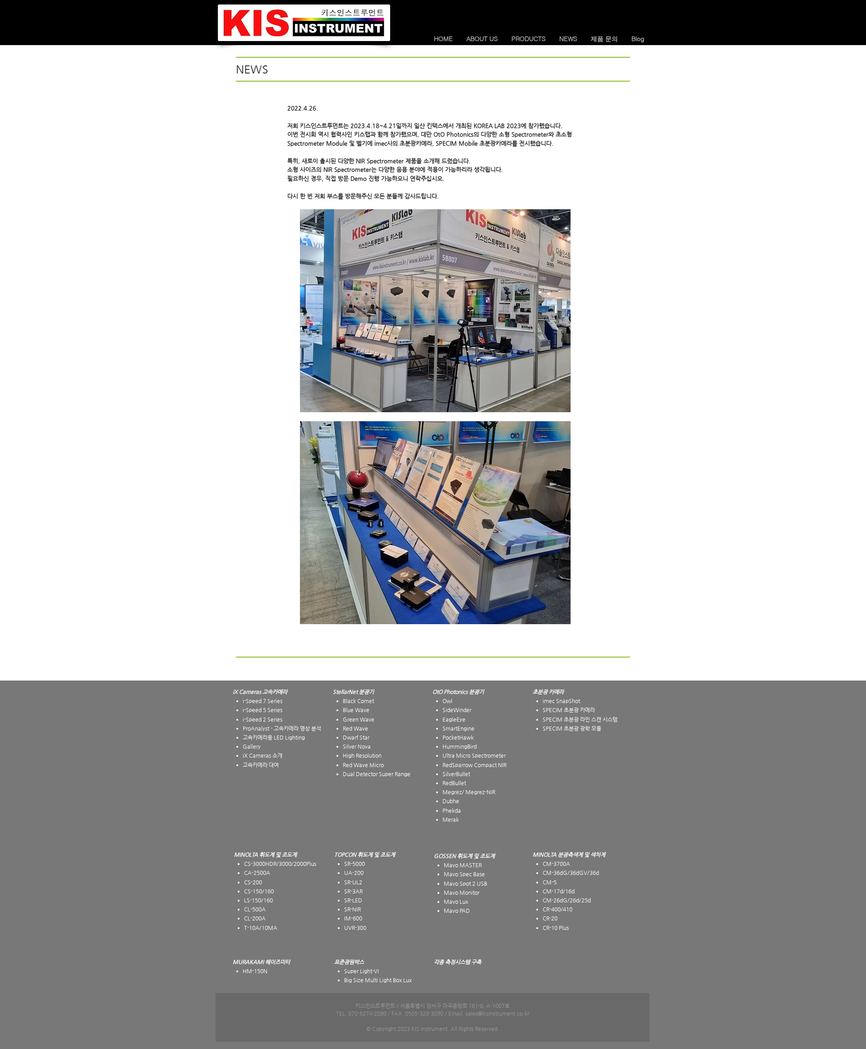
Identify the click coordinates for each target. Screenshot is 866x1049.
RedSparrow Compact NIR (474, 765)
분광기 (476, 692)
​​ (548, 692)
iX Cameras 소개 (262, 755)
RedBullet (454, 783)
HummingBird (459, 746)
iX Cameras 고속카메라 (260, 692)
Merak (450, 819)
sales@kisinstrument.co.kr (497, 1013)
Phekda (451, 810)
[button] (482, 38)
